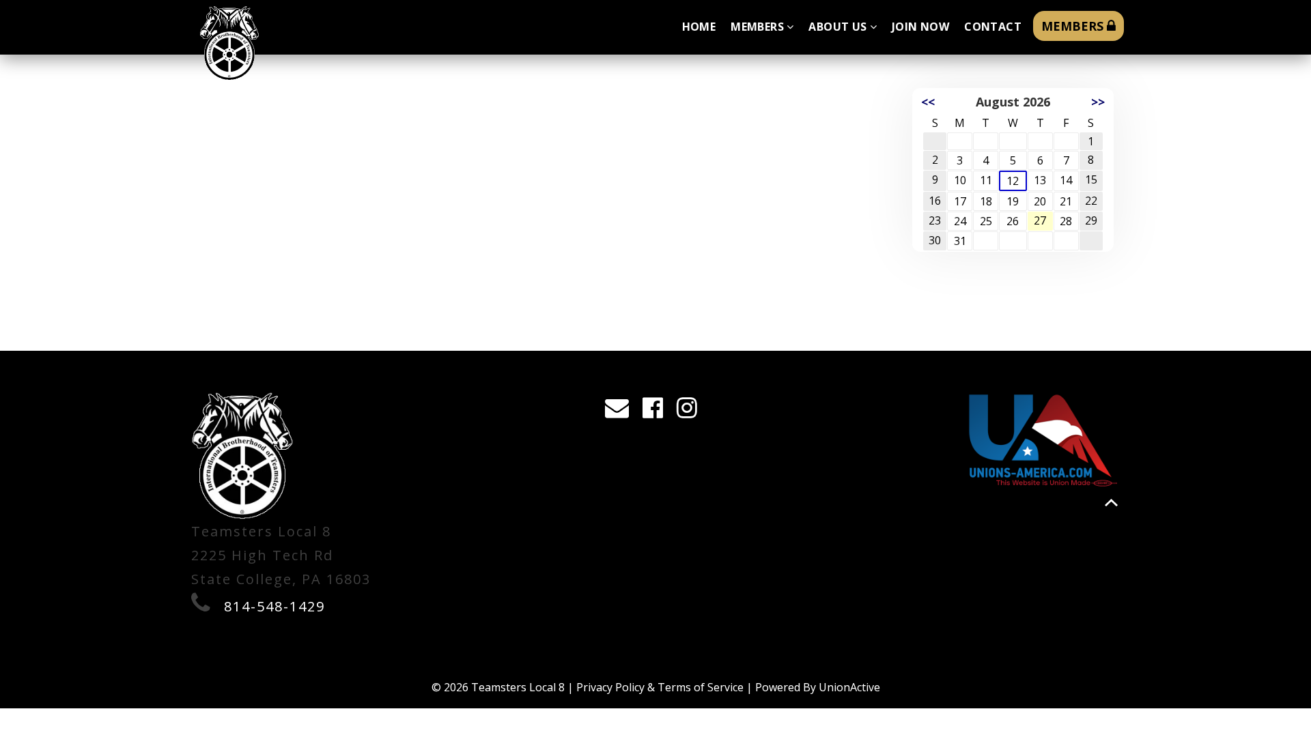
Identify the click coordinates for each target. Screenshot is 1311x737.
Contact (992, 26)
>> (1098, 101)
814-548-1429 (274, 606)
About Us (837, 26)
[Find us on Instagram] (691, 411)
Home (699, 26)
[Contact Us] (621, 411)
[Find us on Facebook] (657, 411)
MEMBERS (1074, 26)
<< (928, 101)
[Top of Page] (1111, 502)
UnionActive (849, 687)
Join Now (920, 26)
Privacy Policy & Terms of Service (660, 687)
